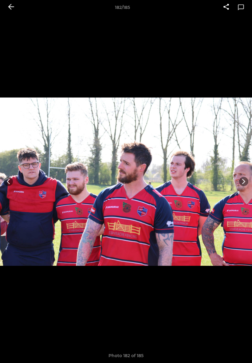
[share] (226, 7)
